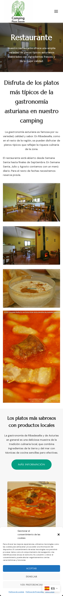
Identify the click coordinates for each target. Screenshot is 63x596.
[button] (58, 534)
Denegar (31, 576)
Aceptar (31, 568)
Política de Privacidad (35, 592)
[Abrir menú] (56, 11)
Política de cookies (16, 592)
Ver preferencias (31, 584)
